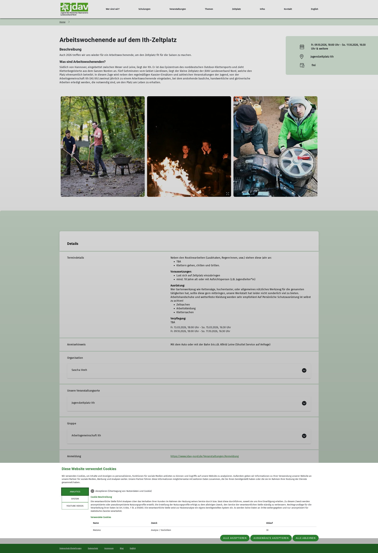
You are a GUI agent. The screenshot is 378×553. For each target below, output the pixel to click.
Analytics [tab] (75, 491)
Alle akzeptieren (234, 538)
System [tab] (75, 498)
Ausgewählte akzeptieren (271, 538)
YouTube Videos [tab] (74, 506)
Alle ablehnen (306, 538)
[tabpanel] (203, 511)
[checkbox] (203, 491)
